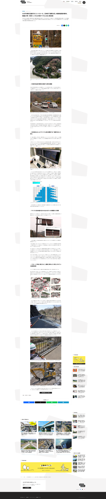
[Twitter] (64, 25)
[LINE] (66, 25)
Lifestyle (67, 1)
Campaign (79, 2)
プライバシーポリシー (32, 497)
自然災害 (26, 395)
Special (76, 1)
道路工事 (30, 395)
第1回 (41, 54)
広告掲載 (27, 497)
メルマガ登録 (27, 487)
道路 (23, 395)
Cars (64, 1)
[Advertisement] (52, 411)
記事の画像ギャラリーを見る (46, 392)
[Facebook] (62, 25)
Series (80, 1)
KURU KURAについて (22, 497)
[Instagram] (84, 489)
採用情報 (37, 497)
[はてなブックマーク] (68, 25)
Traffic (72, 1)
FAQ (39, 497)
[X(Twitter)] (82, 489)
